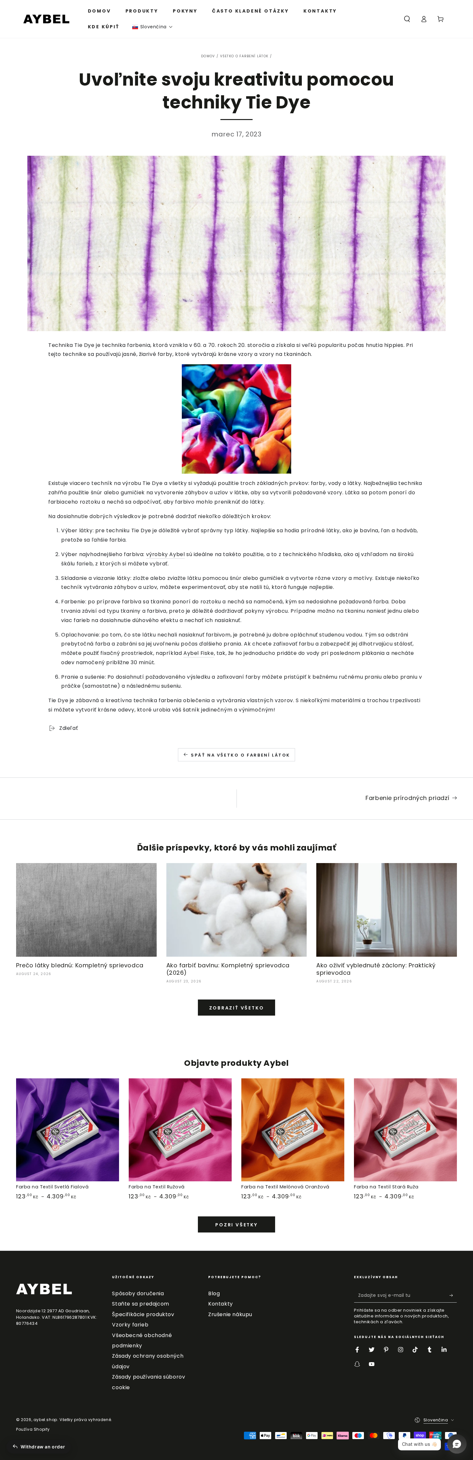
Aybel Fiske (198, 653)
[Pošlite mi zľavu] (453, 1295)
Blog (214, 1293)
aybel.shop (45, 1419)
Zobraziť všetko (236, 1008)
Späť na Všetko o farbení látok (240, 755)
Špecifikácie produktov (143, 1314)
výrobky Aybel (165, 554)
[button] (152, 27)
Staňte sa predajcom (140, 1303)
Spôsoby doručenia (138, 1293)
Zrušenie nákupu (230, 1314)
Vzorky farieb (130, 1324)
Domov (208, 56)
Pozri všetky (236, 1225)
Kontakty (220, 1303)
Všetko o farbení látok (244, 56)
